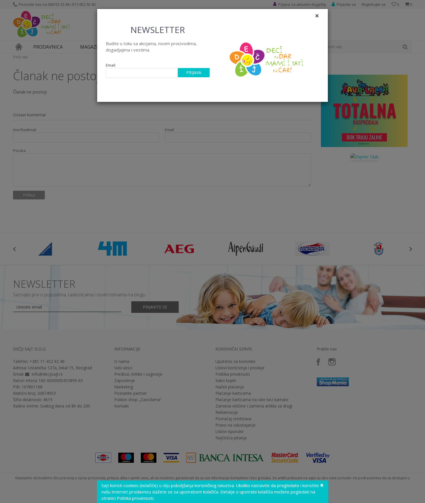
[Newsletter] (267, 58)
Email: (111, 65)
